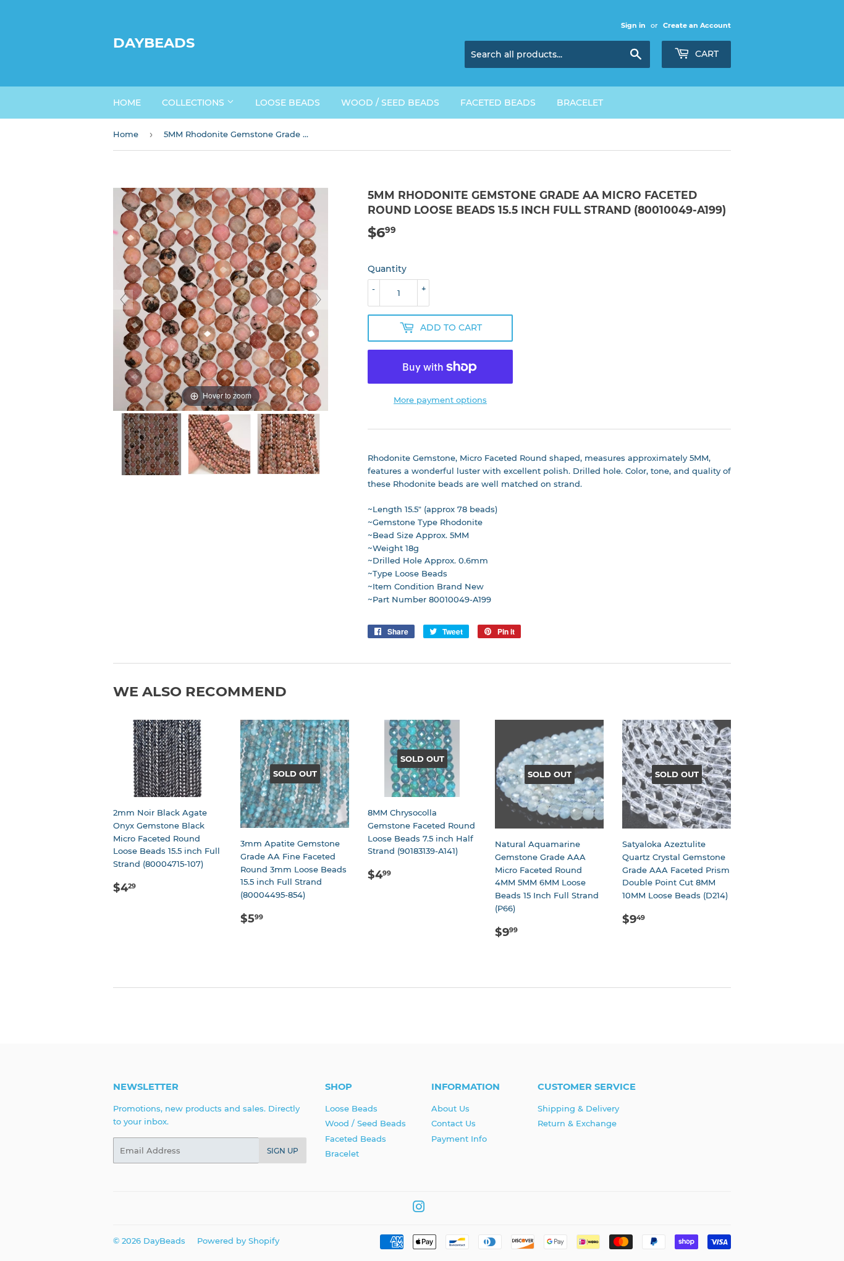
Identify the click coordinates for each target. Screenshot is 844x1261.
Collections (194, 102)
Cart (706, 53)
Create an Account (697, 25)
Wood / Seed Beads (390, 102)
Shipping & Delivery (578, 1108)
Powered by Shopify (238, 1241)
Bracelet (580, 102)
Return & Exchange (577, 1123)
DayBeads (154, 42)
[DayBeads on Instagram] (419, 1208)
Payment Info (459, 1139)
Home (127, 102)
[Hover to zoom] (220, 298)
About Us (450, 1108)
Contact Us (453, 1123)
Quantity (387, 268)
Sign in (633, 25)
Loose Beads (287, 102)
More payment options (440, 400)
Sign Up (282, 1150)
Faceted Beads (498, 102)
